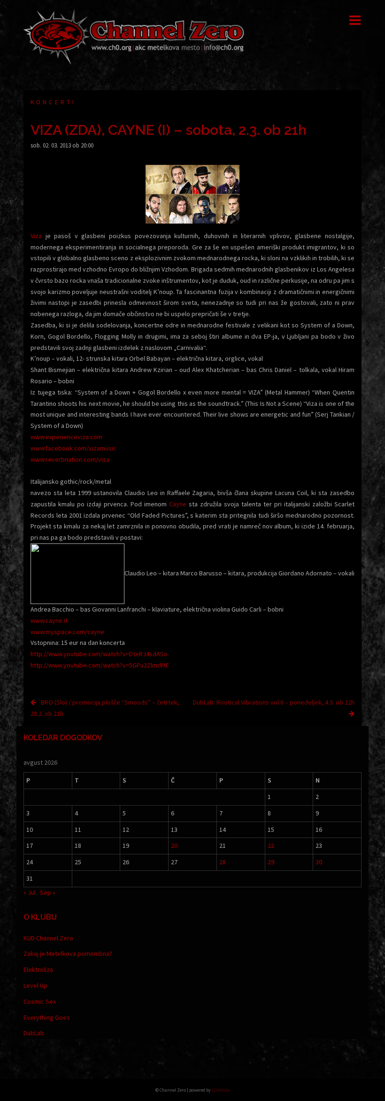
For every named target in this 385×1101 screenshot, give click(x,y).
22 (271, 845)
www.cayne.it (49, 620)
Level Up (35, 985)
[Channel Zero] (133, 36)
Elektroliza (38, 969)
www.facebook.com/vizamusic (73, 448)
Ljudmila (221, 1090)
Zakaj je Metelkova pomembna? (67, 953)
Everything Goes (46, 1017)
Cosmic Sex (39, 1001)
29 (271, 862)
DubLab (33, 1033)
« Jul (29, 892)
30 (319, 862)
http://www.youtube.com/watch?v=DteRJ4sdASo (99, 654)
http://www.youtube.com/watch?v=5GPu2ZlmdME (100, 665)
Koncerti (53, 102)
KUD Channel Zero (48, 938)
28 (222, 862)
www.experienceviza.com (66, 437)
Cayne (177, 504)
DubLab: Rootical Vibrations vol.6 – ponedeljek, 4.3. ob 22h (273, 702)
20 (174, 845)
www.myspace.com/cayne (67, 632)
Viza (36, 236)
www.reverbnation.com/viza (70, 459)
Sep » (47, 892)
